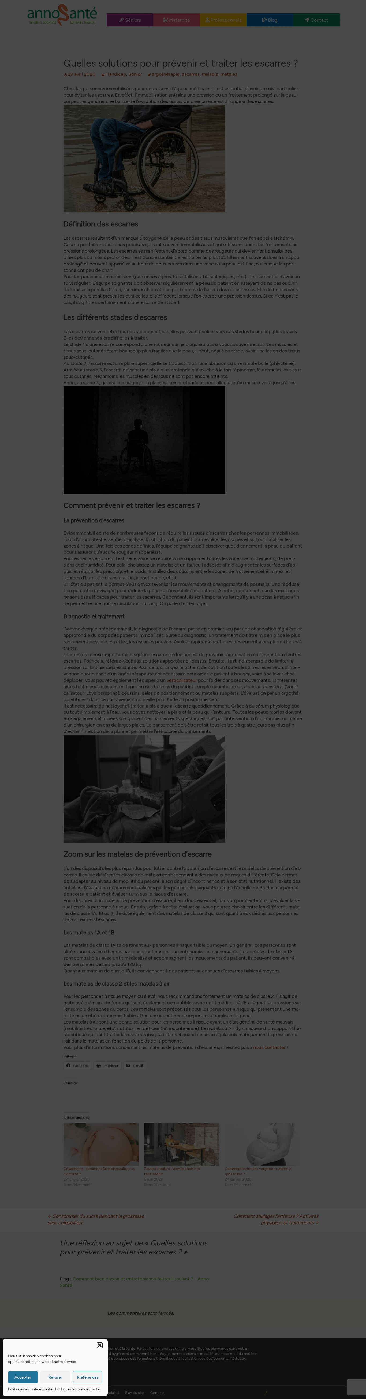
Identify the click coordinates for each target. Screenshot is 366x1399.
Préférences (87, 1377)
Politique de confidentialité (30, 1389)
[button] (99, 1345)
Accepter (22, 1377)
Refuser (55, 1377)
